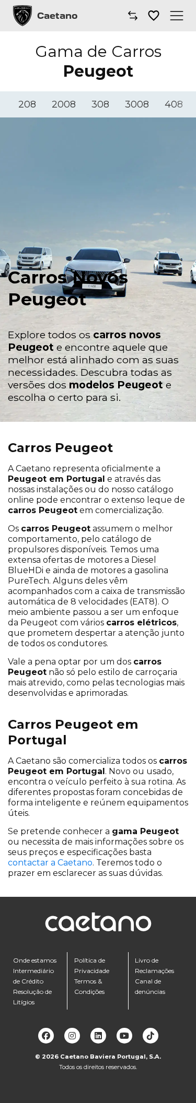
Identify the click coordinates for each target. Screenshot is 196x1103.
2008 (64, 104)
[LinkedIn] (98, 1035)
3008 (137, 104)
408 (174, 104)
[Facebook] (46, 1035)
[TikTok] (150, 1035)
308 (100, 104)
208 (27, 104)
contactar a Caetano (50, 863)
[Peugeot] (22, 15)
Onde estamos (34, 960)
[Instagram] (72, 1035)
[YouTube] (124, 1035)
